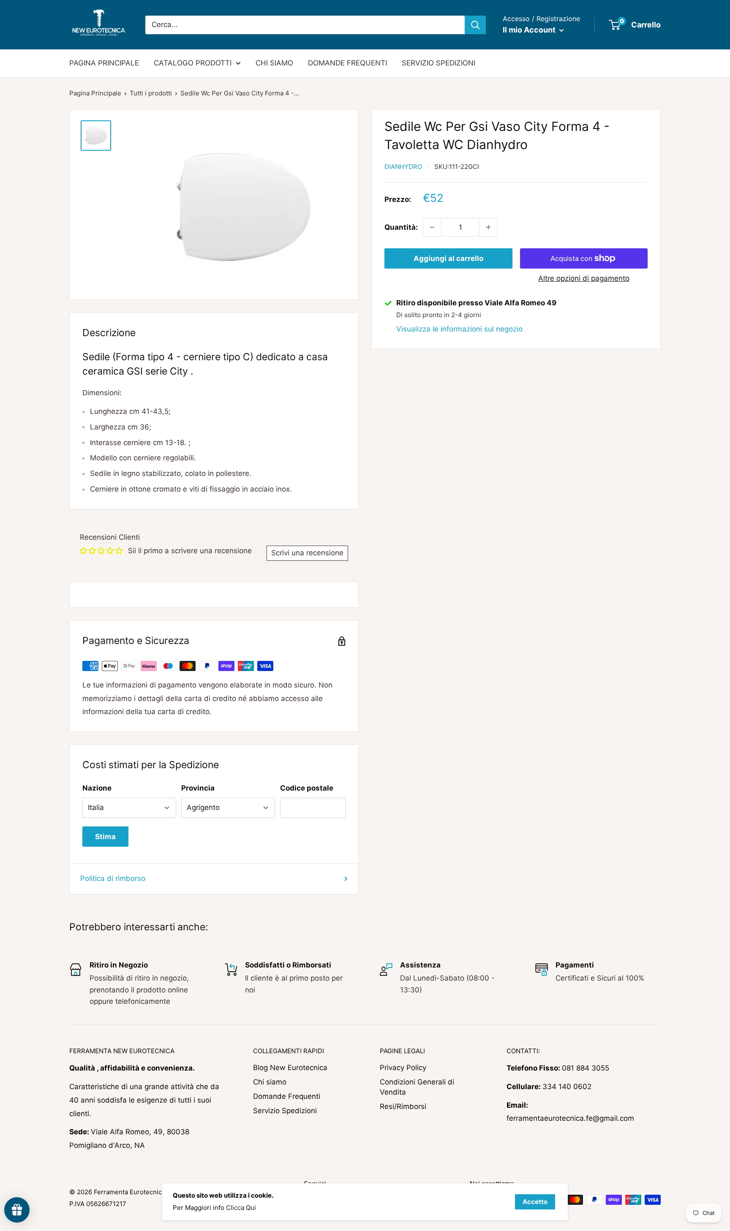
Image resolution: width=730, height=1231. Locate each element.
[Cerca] (475, 25)
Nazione (97, 788)
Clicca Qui (241, 1208)
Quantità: (401, 227)
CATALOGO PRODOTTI (193, 63)
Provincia (198, 788)
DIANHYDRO (403, 167)
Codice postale (306, 788)
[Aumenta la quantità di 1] (488, 227)
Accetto (535, 1202)
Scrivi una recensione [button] (307, 553)
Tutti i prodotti (151, 93)
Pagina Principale (95, 93)
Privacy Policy (403, 1067)
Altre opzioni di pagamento (583, 278)
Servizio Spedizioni (285, 1110)
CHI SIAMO (274, 63)
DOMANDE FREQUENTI (347, 63)
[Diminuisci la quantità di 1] (432, 227)
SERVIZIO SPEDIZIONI (438, 63)
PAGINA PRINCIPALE (104, 63)
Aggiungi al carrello (448, 258)
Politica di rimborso (112, 878)
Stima (105, 836)
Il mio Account (530, 29)
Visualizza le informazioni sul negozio (459, 329)
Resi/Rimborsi (403, 1106)
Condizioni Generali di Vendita (417, 1087)
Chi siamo (269, 1082)
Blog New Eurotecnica (290, 1067)
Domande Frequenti (286, 1096)
